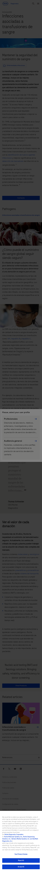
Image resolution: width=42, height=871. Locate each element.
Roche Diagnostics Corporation (14, 835)
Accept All (21, 867)
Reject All (21, 860)
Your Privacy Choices (21, 854)
